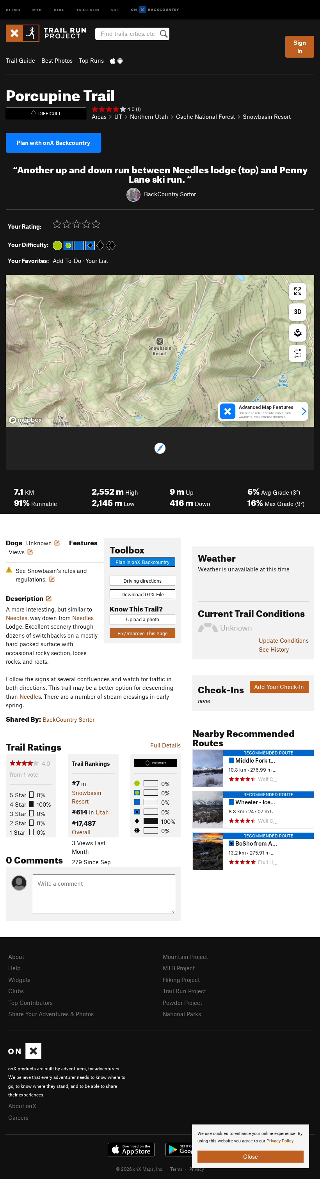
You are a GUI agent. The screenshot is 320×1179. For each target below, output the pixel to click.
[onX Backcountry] (155, 10)
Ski (115, 9)
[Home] (50, 33)
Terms (176, 1169)
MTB (37, 9)
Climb (13, 9)
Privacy (196, 1169)
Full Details (165, 745)
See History (274, 649)
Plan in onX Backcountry (142, 562)
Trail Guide (20, 60)
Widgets (19, 979)
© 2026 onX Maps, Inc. (140, 1169)
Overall (81, 831)
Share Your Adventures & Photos (51, 1013)
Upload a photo (142, 619)
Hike (59, 9)
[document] (250, 1146)
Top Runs (91, 60)
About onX (22, 1105)
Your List (96, 260)
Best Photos (57, 60)
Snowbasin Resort (267, 116)
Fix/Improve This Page (142, 633)
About (16, 956)
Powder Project (182, 1002)
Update (284, 640)
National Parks (182, 1013)
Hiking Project (181, 979)
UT (118, 116)
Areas (99, 116)
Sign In (299, 46)
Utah (102, 812)
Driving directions (142, 581)
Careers (18, 1117)
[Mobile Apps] (116, 60)
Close (250, 1156)
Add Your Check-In (279, 686)
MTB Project (179, 967)
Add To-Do (67, 260)
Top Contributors (30, 1002)
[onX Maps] (24, 1056)
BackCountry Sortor (170, 193)
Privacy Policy (280, 1141)
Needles (16, 617)
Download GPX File (142, 594)
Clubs (16, 990)
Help (14, 967)
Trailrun (88, 9)
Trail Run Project (184, 990)
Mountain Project (185, 956)
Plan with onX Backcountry (53, 142)
